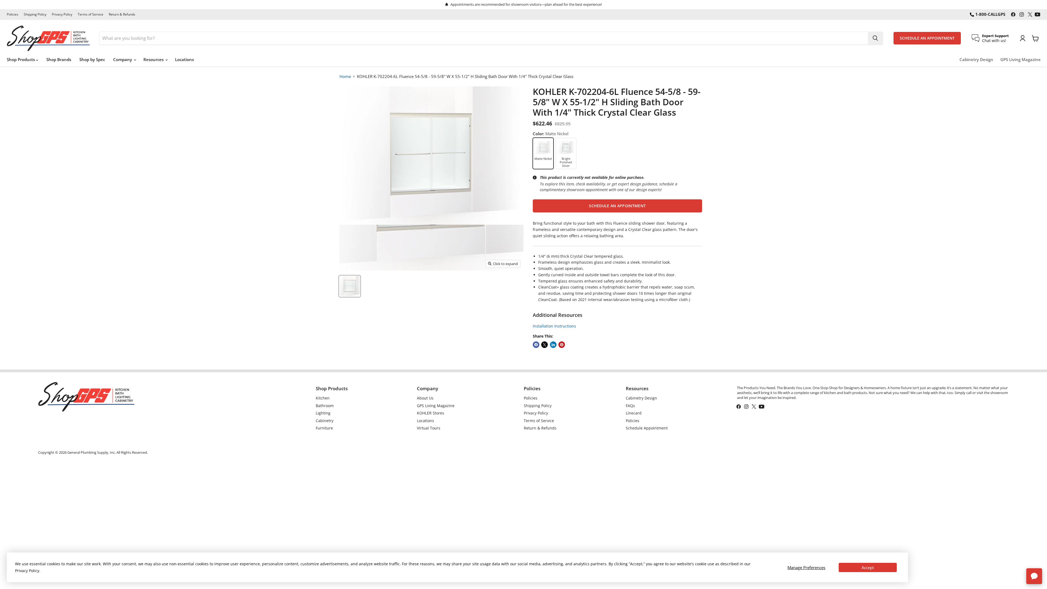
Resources (154, 59)
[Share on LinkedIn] (553, 344)
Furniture (324, 428)
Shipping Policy (35, 14)
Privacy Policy (62, 14)
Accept (868, 567)
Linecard (634, 413)
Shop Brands (58, 59)
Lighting (323, 413)
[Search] (875, 38)
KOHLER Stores (430, 413)
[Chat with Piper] (1034, 576)
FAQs (630, 405)
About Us (425, 398)
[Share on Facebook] (536, 344)
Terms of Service (90, 14)
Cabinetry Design (976, 59)
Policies (12, 14)
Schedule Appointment (647, 428)
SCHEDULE (927, 38)
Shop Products (21, 59)
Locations (184, 59)
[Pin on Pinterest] (561, 344)
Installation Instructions (554, 326)
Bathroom (325, 405)
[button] (617, 205)
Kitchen (323, 398)
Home (345, 76)
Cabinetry (324, 420)
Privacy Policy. (27, 570)
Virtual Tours (428, 428)
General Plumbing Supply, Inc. (91, 452)
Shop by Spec (92, 59)
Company (123, 59)
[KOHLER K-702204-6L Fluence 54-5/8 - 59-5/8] (349, 286)
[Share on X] (544, 344)
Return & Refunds (122, 14)
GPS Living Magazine (1020, 59)
